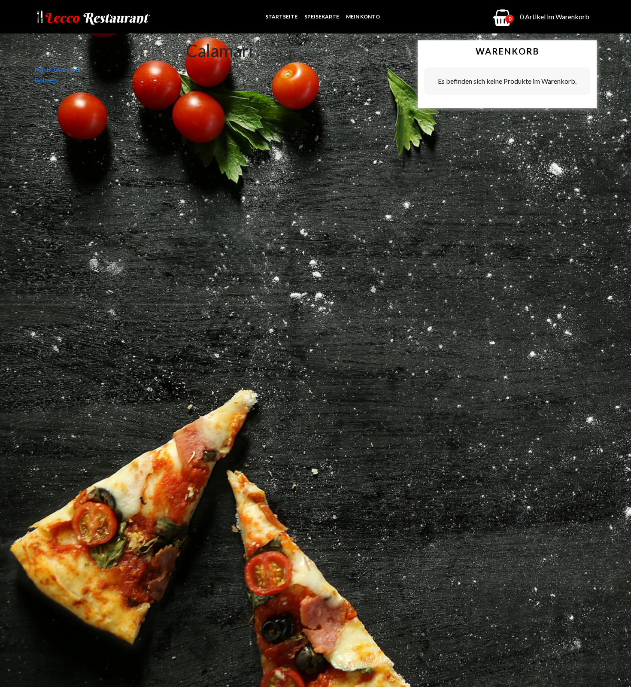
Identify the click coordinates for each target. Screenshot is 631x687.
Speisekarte (321, 16)
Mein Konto (363, 16)
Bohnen (45, 80)
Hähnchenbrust (57, 69)
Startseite (281, 16)
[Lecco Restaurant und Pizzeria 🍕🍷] (93, 17)
